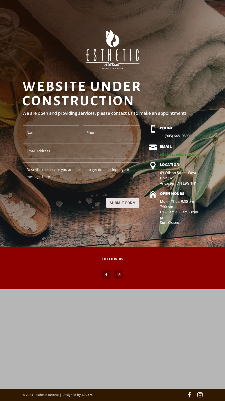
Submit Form (123, 203)
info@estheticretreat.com (181, 154)
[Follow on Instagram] (118, 274)
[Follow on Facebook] (106, 274)
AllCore (87, 395)
